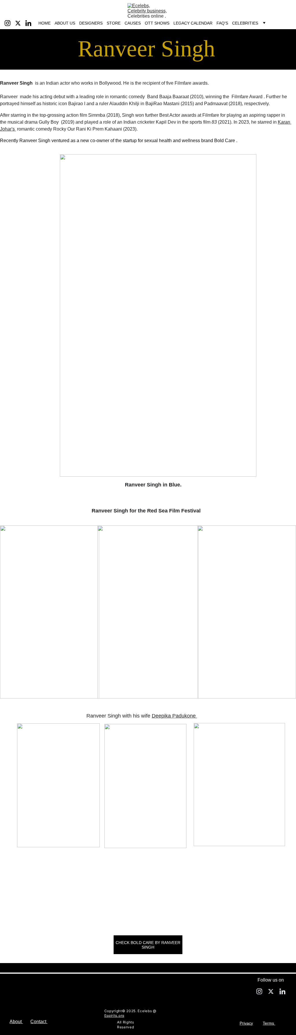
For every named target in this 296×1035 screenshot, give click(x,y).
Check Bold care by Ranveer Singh (148, 944)
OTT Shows (157, 23)
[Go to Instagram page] (10, 23)
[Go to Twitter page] (20, 23)
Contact (38, 1021)
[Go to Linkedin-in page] (28, 23)
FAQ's (222, 23)
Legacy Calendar (192, 23)
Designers (91, 23)
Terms (269, 1023)
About (16, 1021)
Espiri (109, 1015)
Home (44, 23)
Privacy (246, 1023)
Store (114, 23)
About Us (65, 23)
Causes (133, 23)
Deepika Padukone (174, 716)
